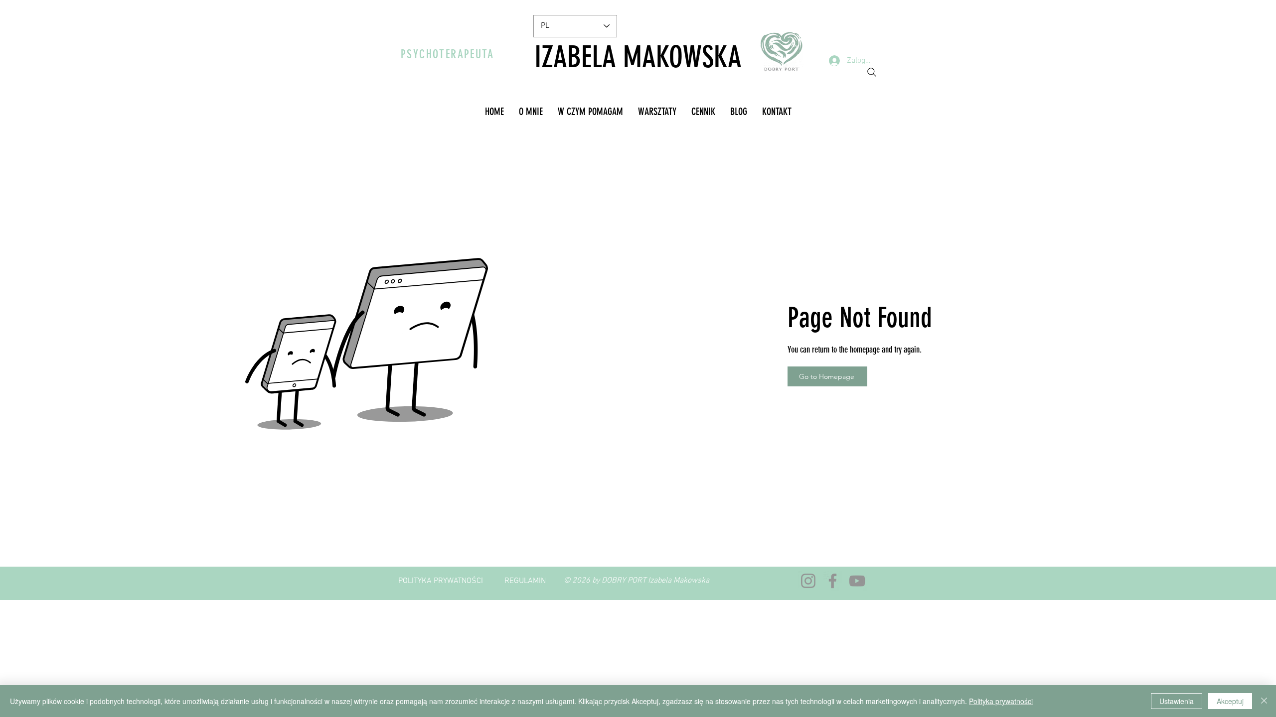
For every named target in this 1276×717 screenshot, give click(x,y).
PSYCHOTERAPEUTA (447, 54)
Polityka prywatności (1001, 701)
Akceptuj (1230, 701)
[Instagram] (808, 581)
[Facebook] (832, 581)
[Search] (871, 72)
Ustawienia (1176, 701)
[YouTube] (857, 581)
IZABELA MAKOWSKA (638, 57)
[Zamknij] (1264, 701)
